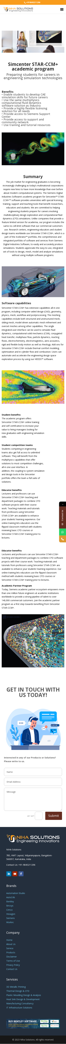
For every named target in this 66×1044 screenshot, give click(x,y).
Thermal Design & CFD (17, 990)
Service (9, 948)
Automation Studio (15, 893)
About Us (11, 944)
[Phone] (62, 539)
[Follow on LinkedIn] (8, 873)
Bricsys (9, 905)
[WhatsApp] (62, 532)
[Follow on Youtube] (14, 873)
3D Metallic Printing (16, 986)
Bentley (10, 901)
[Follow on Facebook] (21, 873)
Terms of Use (13, 960)
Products (10, 952)
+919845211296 (33, 2)
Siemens (10, 918)
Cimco (9, 909)
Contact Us (11, 969)
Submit (53, 816)
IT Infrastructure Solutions (19, 1007)
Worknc (10, 922)
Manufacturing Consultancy (19, 1003)
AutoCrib (10, 897)
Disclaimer (11, 956)
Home (9, 939)
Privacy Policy (13, 964)
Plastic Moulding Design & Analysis (23, 995)
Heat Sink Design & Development (23, 999)
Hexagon (10, 913)
